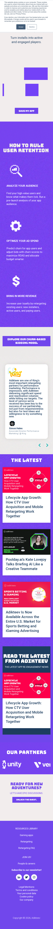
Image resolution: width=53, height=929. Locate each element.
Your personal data (26, 893)
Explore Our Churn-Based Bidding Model (26, 341)
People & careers (26, 863)
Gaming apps (26, 835)
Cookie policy (26, 896)
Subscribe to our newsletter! (26, 870)
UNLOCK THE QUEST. (26, 799)
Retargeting (26, 841)
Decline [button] (32, 27)
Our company (26, 899)
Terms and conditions (26, 890)
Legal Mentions (26, 887)
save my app (26, 110)
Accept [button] (21, 27)
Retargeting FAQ (26, 848)
